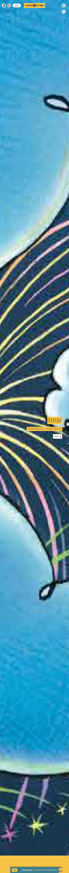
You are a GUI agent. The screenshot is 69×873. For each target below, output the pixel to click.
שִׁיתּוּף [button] (56, 436)
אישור (14, 870)
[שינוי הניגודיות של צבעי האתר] (4, 5)
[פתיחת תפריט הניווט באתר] (64, 5)
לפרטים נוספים (27, 870)
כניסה (17, 5)
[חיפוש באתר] (63, 11)
